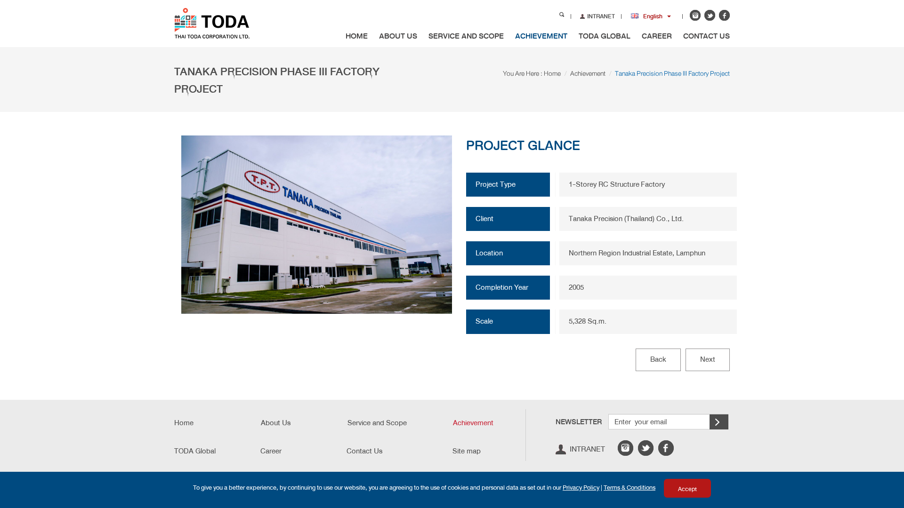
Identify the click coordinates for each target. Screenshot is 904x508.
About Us (398, 36)
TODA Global (604, 36)
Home (357, 36)
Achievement (541, 36)
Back (658, 359)
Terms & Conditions (629, 487)
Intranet (601, 16)
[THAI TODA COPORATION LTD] (227, 22)
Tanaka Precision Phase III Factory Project (672, 73)
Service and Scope (466, 36)
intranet (587, 449)
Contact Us (706, 36)
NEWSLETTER (579, 422)
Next (707, 359)
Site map (466, 451)
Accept (687, 489)
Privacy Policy (581, 487)
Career (657, 36)
